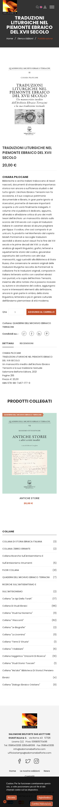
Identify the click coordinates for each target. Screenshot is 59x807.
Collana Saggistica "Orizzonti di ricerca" (24, 656)
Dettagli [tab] (8, 343)
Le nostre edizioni (30, 771)
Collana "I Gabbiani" (13, 648)
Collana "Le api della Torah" (18, 598)
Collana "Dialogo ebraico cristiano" (21, 684)
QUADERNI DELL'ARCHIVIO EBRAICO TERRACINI (26, 577)
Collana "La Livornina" (14, 634)
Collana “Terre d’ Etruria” (16, 641)
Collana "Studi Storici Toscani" (19, 663)
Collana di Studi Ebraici (15, 605)
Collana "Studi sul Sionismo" (18, 613)
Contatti (29, 776)
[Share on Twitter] (24, 333)
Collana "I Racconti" (13, 620)
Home (10, 38)
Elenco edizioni (26, 38)
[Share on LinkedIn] (39, 333)
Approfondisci (45, 797)
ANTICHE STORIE (29, 498)
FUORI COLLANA (11, 570)
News (47, 771)
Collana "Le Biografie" (14, 627)
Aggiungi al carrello (41, 312)
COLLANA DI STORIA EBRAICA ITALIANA (22, 541)
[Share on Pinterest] (46, 333)
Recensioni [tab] (26, 343)
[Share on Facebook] (31, 333)
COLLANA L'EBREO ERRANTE (17, 548)
